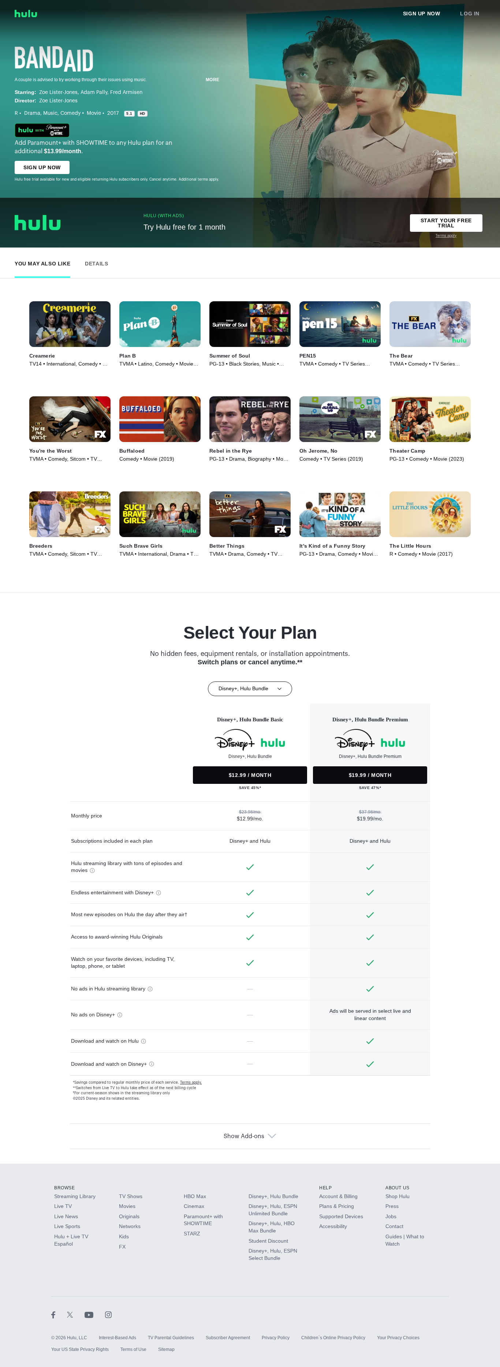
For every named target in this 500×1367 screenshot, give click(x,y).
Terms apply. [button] (191, 1082)
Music (50, 113)
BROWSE (64, 1187)
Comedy (70, 113)
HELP (325, 1187)
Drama (32, 113)
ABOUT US (397, 1187)
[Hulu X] (76, 1314)
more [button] (213, 79)
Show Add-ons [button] (244, 1136)
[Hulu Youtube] (95, 1314)
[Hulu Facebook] (59, 1314)
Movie (94, 113)
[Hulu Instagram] (108, 1314)
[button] (42, 262)
